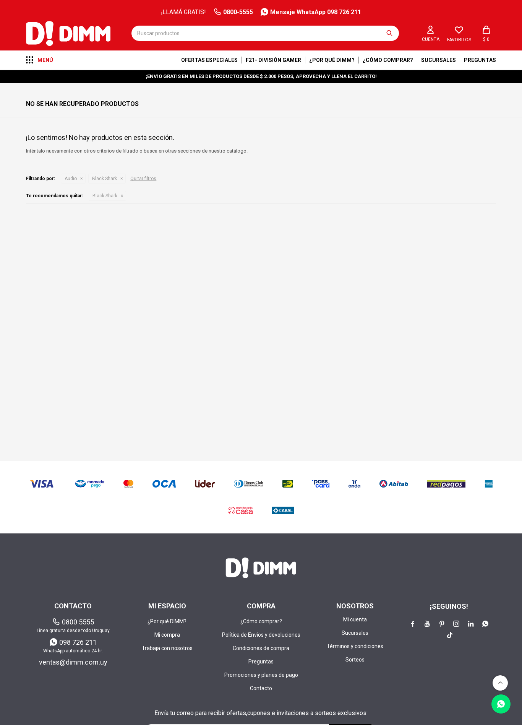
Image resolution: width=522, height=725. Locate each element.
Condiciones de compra (261, 648)
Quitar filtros (143, 178)
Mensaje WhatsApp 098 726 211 (315, 12)
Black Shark (104, 178)
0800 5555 (78, 622)
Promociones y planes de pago (261, 675)
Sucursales (438, 60)
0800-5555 (238, 12)
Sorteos (355, 660)
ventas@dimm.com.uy (73, 662)
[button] (389, 33)
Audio (71, 178)
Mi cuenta (355, 619)
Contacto (261, 688)
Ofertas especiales (209, 60)
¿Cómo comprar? (388, 60)
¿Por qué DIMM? (332, 60)
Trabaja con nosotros (167, 648)
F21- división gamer (273, 60)
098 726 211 (78, 642)
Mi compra (167, 635)
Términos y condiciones (355, 646)
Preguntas (480, 60)
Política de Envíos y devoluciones (261, 635)
